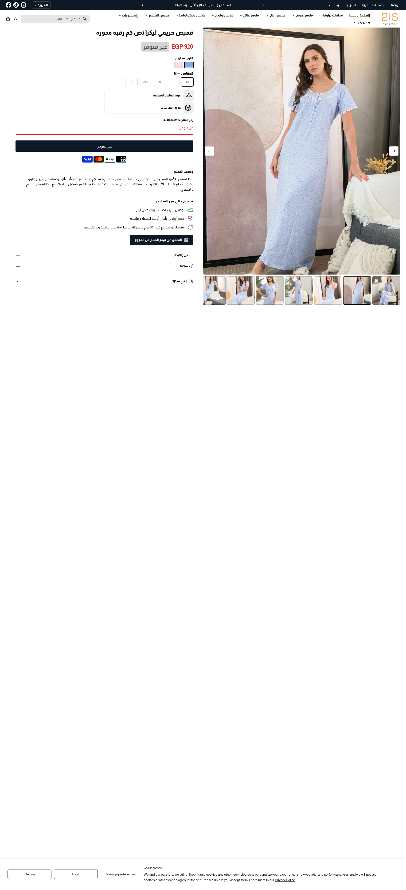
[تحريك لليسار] (393, 151)
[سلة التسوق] (9, 19)
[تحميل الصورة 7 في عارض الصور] (211, 290)
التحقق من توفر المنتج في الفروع (158, 240)
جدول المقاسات (171, 107)
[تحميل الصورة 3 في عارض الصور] (328, 290)
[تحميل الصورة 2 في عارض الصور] (357, 290)
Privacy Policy (285, 880)
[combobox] (55, 19)
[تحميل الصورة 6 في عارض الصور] (240, 290)
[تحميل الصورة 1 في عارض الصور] (386, 290)
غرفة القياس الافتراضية (166, 95)
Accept (76, 874)
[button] (9, 19)
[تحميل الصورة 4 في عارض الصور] (299, 290)
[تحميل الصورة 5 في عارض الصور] (270, 290)
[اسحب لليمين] (209, 151)
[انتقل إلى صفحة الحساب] (15, 19)
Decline (30, 874)
